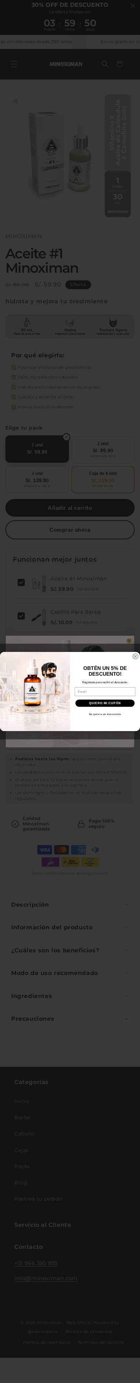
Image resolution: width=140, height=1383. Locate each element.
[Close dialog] (135, 656)
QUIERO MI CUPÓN (105, 703)
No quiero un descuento (105, 714)
